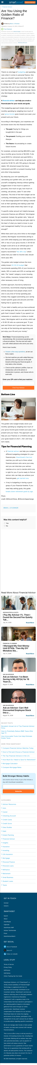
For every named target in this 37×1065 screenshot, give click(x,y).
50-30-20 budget (18, 265)
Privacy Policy (8, 967)
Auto (4, 808)
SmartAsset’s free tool (24, 457)
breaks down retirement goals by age (19, 491)
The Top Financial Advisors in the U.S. (16, 756)
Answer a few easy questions (15, 351)
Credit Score (7, 823)
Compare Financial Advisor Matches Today (18, 748)
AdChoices (7, 970)
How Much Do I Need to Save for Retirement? (19, 760)
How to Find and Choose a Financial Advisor (19, 752)
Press (5, 933)
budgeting (21, 72)
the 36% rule (21, 252)
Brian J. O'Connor (11, 508)
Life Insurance (8, 854)
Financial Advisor (9, 839)
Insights (5, 843)
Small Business (8, 877)
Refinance (6, 870)
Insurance (6, 847)
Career (5, 812)
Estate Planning (8, 835)
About (5, 919)
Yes (7, 523)
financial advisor (9, 100)
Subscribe (18, 791)
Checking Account (9, 816)
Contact (6, 903)
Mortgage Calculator (10, 763)
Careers (6, 906)
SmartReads (7, 921)
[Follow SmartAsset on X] (5, 950)
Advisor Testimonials (10, 930)
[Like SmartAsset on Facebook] (5, 947)
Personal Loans (8, 866)
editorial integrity (16, 31)
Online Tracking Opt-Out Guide (13, 976)
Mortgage (6, 858)
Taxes (5, 885)
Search (6, 916)
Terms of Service (9, 964)
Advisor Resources (9, 804)
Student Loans (8, 881)
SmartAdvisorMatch (9, 936)
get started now (22, 478)
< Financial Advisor (6, 7)
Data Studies (7, 827)
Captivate (6, 924)
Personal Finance (9, 862)
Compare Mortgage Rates (12, 767)
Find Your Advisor (18, 388)
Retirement (6, 873)
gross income (10, 114)
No (7, 526)
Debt (4, 831)
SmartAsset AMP (9, 927)
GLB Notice (7, 973)
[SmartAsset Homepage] (16, 2)
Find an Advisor (30, 2)
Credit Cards (7, 820)
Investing (6, 850)
